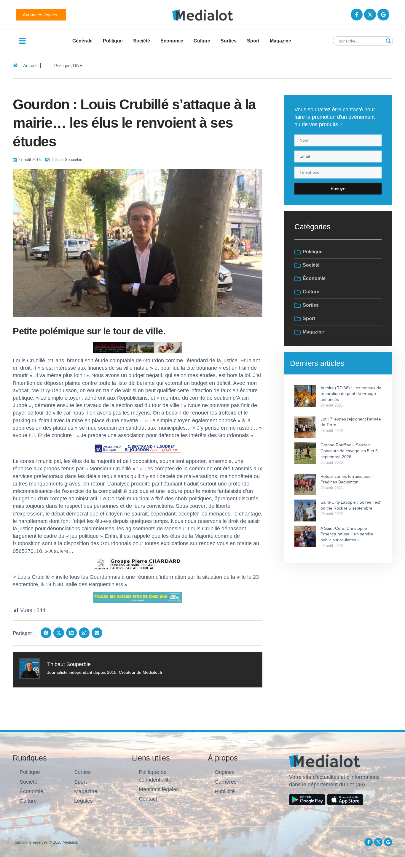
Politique (113, 40)
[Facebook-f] (357, 14)
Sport (253, 40)
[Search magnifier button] (388, 41)
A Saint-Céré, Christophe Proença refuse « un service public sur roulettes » (347, 534)
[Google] (383, 14)
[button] (46, 632)
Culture (202, 40)
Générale (82, 40)
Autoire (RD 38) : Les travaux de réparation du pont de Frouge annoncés (351, 393)
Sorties (229, 40)
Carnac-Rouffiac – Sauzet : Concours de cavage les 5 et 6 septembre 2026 (349, 450)
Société (141, 40)
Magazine (280, 40)
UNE (77, 65)
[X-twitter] (370, 14)
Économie (171, 40)
